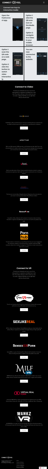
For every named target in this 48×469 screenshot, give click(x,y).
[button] (44, 2)
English (43, 467)
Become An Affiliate (20, 467)
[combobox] (43, 468)
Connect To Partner (20, 462)
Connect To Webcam (20, 465)
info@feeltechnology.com (6, 461)
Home (18, 460)
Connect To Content (20, 463)
